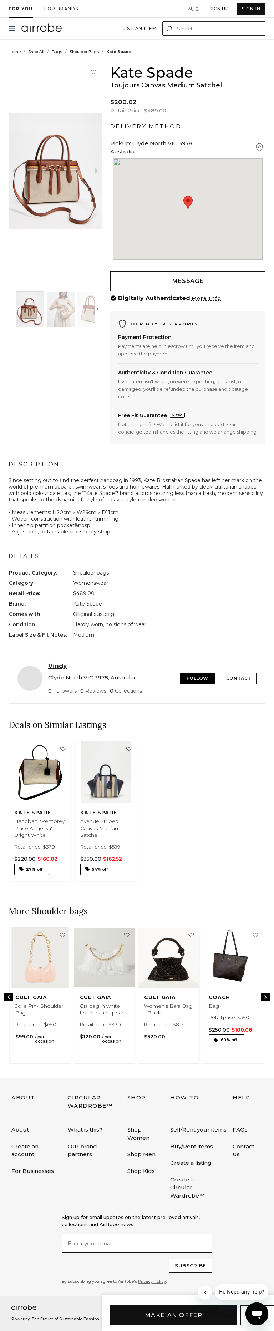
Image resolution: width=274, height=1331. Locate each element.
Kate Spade (119, 51)
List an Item (140, 28)
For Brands (61, 8)
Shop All (36, 51)
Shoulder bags (84, 51)
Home (15, 51)
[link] (39, 813)
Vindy (57, 665)
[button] (30, 309)
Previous (8, 997)
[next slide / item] (67, 171)
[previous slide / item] (20, 171)
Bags (57, 51)
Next (265, 997)
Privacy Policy (152, 1281)
